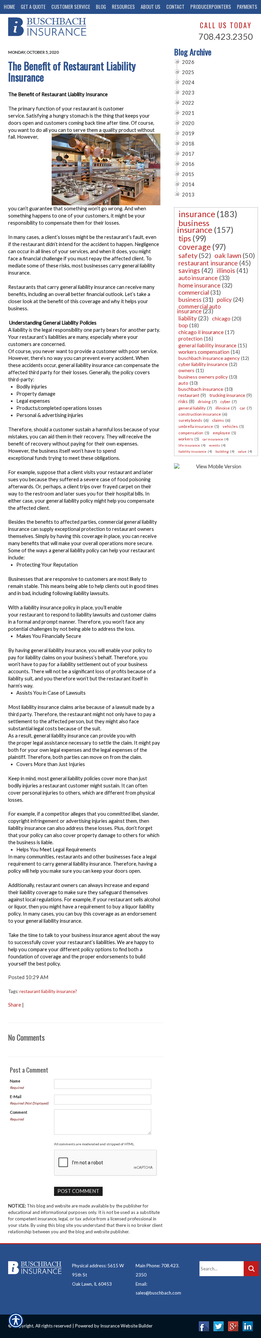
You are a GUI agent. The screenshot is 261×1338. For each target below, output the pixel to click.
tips (184, 238)
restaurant (188, 395)
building (222, 451)
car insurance (213, 439)
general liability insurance (207, 345)
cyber (225, 401)
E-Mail (15, 1096)
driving (204, 401)
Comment (18, 1112)
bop (183, 325)
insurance (196, 214)
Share (14, 1005)
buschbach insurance (200, 389)
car (242, 408)
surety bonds (190, 420)
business (190, 299)
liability (187, 318)
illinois (225, 270)
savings (189, 270)
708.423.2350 (225, 36)
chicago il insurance (201, 332)
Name (15, 1080)
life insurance (189, 445)
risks (183, 401)
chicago (221, 318)
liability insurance (192, 451)
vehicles (230, 426)
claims (218, 420)
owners (186, 370)
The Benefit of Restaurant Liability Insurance (72, 71)
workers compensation (203, 352)
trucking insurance (227, 395)
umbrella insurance (195, 426)
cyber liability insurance (203, 364)
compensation (190, 433)
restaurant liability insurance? (48, 991)
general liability (192, 408)
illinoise (222, 408)
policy (224, 299)
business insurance (194, 226)
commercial (193, 292)
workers (185, 439)
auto (183, 383)
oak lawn (227, 255)
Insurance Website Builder (126, 1325)
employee (221, 433)
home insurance (199, 285)
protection (190, 338)
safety (187, 255)
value (242, 451)
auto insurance (198, 277)
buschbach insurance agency (209, 358)
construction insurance (199, 414)
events (214, 445)
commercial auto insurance (199, 309)
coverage (194, 246)
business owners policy (203, 377)
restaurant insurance (208, 263)
